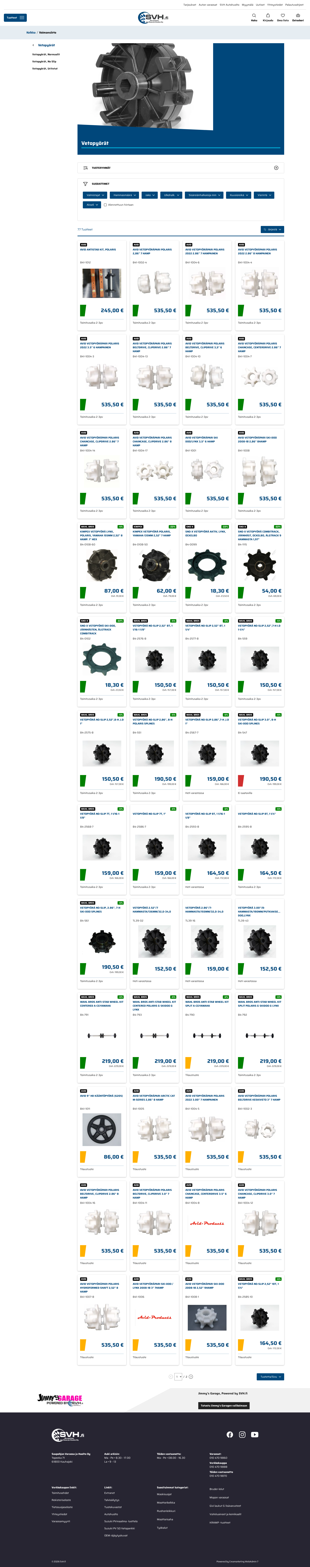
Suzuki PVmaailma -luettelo (121, 1521)
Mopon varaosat (219, 1497)
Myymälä (247, 5)
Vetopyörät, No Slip (44, 61)
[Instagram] (242, 1435)
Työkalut (162, 1528)
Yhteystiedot (275, 5)
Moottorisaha (165, 1519)
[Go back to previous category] (33, 45)
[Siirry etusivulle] (153, 18)
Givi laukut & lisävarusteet (225, 1506)
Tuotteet (12, 18)
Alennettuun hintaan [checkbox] (121, 205)
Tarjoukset (189, 5)
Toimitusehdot (60, 1493)
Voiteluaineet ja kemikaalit (225, 1514)
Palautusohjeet (294, 5)
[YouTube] (254, 1435)
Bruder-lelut (217, 1489)
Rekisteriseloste (61, 1500)
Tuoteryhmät (101, 168)
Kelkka (31, 32)
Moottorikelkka (166, 1502)
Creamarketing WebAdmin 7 (243, 1561)
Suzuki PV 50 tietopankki (119, 1528)
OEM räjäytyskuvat (116, 1535)
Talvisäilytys (111, 1500)
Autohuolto (111, 1514)
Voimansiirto (47, 32)
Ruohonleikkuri (166, 1511)
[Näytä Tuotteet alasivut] (22, 18)
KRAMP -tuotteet (220, 1522)
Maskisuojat (164, 1494)
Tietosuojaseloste (62, 1507)
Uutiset (260, 5)
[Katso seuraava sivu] (190, 1376)
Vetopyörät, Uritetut (45, 69)
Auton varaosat (208, 5)
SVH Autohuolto (229, 5)
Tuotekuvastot (113, 1507)
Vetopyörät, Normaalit (46, 54)
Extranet (109, 1493)
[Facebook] (229, 1435)
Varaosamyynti (61, 1521)
